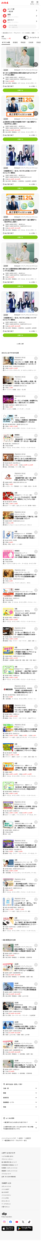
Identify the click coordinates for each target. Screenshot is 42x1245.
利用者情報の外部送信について (10, 1165)
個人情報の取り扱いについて (9, 1162)
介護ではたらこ (6, 1207)
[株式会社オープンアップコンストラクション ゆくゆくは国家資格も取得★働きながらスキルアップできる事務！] (20, 70)
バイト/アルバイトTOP (9, 1138)
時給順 (23, 42)
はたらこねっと (6, 1201)
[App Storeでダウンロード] (8, 1228)
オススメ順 (6, 42)
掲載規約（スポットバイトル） (10, 1170)
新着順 (15, 42)
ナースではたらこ (6, 1204)
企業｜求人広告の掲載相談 (9, 1176)
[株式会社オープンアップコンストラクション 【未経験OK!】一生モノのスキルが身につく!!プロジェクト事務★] (20, 168)
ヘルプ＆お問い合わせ (7, 1156)
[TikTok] (29, 1222)
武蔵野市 (28, 1138)
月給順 (38, 42)
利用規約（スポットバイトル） (10, 1168)
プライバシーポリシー (7, 1159)
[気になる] (35, 64)
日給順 (31, 42)
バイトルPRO (5, 1198)
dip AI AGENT (5, 1192)
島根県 (21, 1138)
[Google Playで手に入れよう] (25, 1228)
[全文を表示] (38, 33)
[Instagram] (4, 1222)
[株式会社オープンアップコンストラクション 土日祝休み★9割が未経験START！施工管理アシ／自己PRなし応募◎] (20, 119)
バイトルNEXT (5, 1189)
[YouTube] (17, 1222)
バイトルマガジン (6, 1195)
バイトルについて (6, 1173)
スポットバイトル (6, 1186)
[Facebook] (10, 1222)
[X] (23, 1222)
